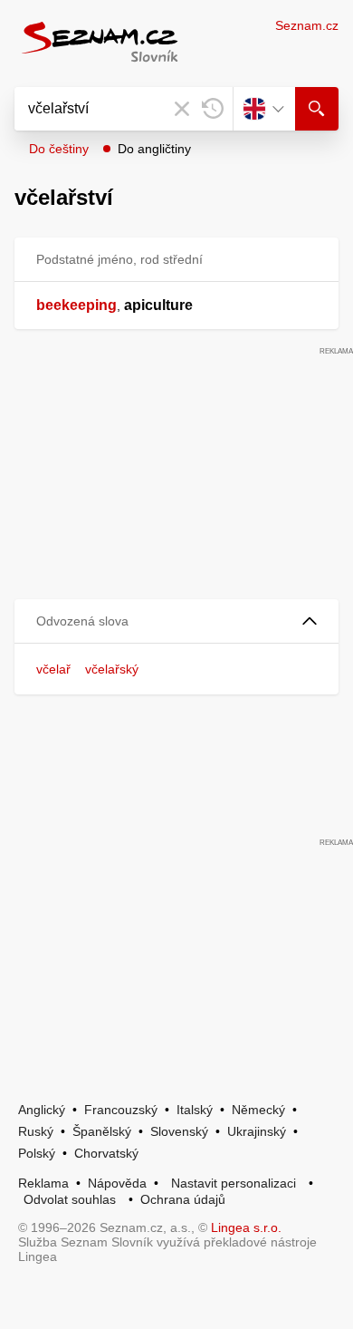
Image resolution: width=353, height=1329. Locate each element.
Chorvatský (106, 1153)
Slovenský (179, 1131)
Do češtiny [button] (59, 148)
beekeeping (76, 305)
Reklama (43, 1183)
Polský (36, 1153)
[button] (176, 621)
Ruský (35, 1131)
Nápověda (117, 1183)
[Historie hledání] (213, 109)
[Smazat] (182, 109)
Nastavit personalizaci (233, 1183)
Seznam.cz (307, 25)
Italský (194, 1109)
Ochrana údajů (182, 1199)
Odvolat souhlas (70, 1199)
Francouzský (120, 1109)
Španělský (101, 1131)
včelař (53, 669)
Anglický (41, 1109)
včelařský (111, 669)
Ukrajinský (256, 1131)
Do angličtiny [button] (154, 148)
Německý (258, 1109)
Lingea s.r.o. (246, 1227)
